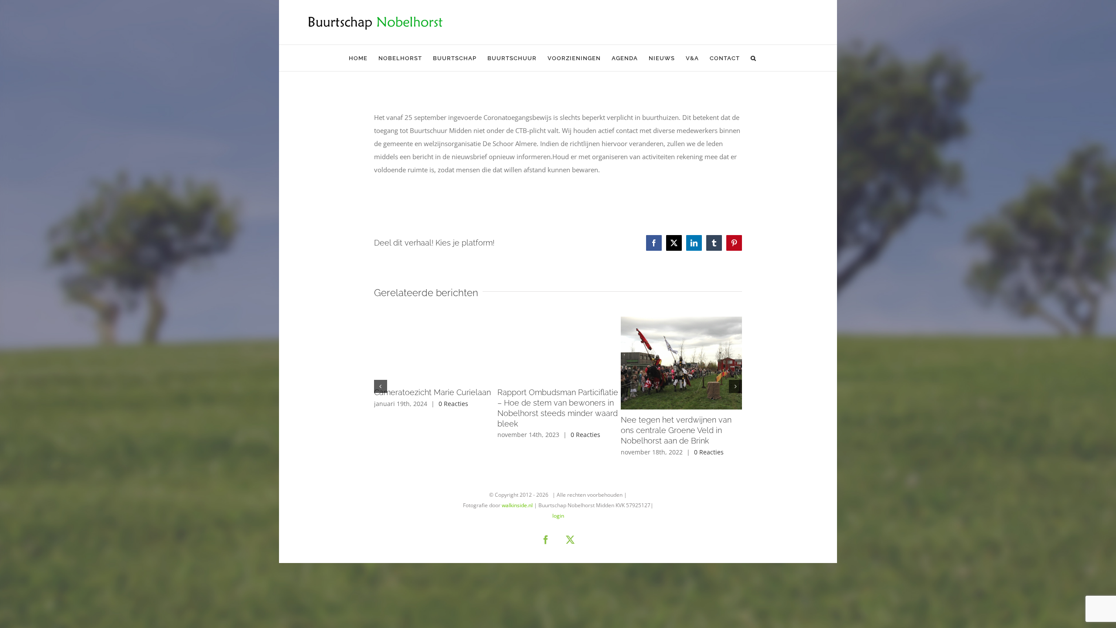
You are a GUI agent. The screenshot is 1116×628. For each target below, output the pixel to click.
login (558, 515)
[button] (753, 58)
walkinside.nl (517, 505)
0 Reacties (453, 403)
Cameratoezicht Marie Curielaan (432, 392)
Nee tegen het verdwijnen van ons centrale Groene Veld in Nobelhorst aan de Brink (676, 430)
